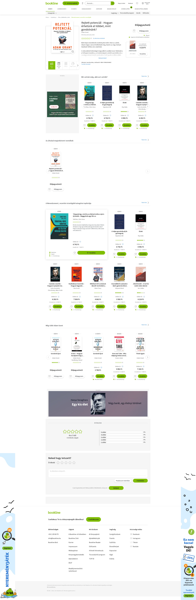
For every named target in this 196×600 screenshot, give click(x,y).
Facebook (136, 534)
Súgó (111, 555)
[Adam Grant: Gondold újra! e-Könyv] (98, 344)
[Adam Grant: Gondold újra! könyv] (56, 344)
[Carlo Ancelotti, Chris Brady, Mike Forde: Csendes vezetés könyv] (142, 93)
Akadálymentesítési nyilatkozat (75, 569)
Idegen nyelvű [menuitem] (111, 9)
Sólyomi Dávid (119, 288)
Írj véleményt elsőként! (99, 38)
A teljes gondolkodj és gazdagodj (107, 104)
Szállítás (112, 542)
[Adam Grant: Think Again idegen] (140, 344)
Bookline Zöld (73, 538)
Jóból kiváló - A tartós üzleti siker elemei (141, 285)
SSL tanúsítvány (51, 587)
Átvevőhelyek (114, 546)
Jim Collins (141, 288)
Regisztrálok (121, 3)
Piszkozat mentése (123, 481)
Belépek (130, 3)
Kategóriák (51, 13)
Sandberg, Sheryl (77, 360)
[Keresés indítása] (112, 3)
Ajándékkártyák (94, 538)
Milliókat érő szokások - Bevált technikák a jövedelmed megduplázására (98, 285)
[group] (51, 65)
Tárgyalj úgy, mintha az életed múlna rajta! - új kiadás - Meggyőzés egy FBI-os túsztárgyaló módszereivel (89, 104)
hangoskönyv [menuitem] (86, 9)
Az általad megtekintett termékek (59, 140)
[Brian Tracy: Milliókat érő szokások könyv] (98, 274)
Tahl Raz (86, 107)
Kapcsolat (113, 550)
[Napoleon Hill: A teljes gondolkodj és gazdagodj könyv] (107, 93)
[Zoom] (72, 51)
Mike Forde (59, 290)
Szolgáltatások (114, 534)
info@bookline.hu (54, 538)
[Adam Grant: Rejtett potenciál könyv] (62, 37)
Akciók (138, 13)
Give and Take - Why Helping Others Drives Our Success (119, 354)
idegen (119, 334)
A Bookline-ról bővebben (77, 534)
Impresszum (73, 546)
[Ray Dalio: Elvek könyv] (124, 93)
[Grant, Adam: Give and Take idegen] (119, 344)
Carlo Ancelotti (141, 107)
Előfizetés (146, 13)
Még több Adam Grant (54, 325)
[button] (77, 65)
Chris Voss (92, 107)
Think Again (140, 353)
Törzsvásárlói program (127, 13)
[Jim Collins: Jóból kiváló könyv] (141, 274)
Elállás (111, 559)
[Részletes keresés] (82, 3)
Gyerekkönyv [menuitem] (61, 9)
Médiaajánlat (73, 550)
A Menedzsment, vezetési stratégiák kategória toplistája (68, 203)
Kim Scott (77, 288)
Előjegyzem (144, 31)
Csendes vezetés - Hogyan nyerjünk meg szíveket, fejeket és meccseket (142, 104)
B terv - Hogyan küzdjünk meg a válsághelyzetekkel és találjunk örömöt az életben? (77, 354)
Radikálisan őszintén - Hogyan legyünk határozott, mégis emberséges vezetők (76, 285)
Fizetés (112, 538)
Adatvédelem (73, 559)
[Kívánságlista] (137, 3)
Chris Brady (141, 109)
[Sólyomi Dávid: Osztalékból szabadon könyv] (119, 274)
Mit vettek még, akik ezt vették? (94, 77)
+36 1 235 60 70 (53, 534)
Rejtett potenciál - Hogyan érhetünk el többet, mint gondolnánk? (56, 170)
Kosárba (143, 54)
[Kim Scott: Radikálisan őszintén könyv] (77, 274)
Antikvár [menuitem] (99, 9)
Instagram (136, 538)
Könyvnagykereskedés (76, 555)
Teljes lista (144, 76)
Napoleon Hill (107, 107)
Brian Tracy (98, 288)
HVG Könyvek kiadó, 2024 (87, 35)
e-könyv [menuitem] (74, 9)
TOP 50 (91, 559)
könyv (89, 83)
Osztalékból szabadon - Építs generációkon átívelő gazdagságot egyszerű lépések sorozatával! (119, 285)
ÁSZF (70, 563)
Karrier (71, 542)
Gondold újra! (56, 353)
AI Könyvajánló (72, 3)
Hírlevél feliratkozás (96, 550)
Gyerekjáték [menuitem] (126, 8)
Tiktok (135, 542)
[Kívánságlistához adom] (134, 30)
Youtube (135, 546)
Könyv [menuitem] (50, 9)
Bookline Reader (95, 542)
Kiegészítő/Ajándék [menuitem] (141, 9)
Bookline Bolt (53, 542)
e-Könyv (97, 334)
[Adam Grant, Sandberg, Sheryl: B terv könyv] (77, 344)
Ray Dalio (124, 107)
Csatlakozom (93, 519)
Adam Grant (55, 173)
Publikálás (140, 481)
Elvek (124, 103)
